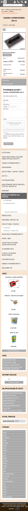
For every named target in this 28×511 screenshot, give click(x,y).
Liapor (4, 455)
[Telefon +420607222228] (19, 3)
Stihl (4, 484)
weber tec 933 (14, 332)
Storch (5, 486)
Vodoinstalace (8, 259)
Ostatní (5, 466)
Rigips (4, 471)
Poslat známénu (8, 84)
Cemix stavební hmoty (11, 163)
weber (4, 494)
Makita (5, 458)
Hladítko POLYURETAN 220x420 (11, 405)
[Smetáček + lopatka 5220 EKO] (14, 283)
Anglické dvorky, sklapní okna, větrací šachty (12, 158)
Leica (4, 453)
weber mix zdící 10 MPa (9, 359)
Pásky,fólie (6, 216)
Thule (4, 489)
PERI (4, 468)
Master (5, 463)
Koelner (5, 191)
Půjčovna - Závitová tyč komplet (14, 295)
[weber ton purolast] (14, 320)
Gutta (4, 176)
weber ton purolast (13, 314)
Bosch (4, 432)
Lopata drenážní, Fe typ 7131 (10, 398)
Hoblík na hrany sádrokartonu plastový (13, 392)
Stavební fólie (8, 249)
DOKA (4, 440)
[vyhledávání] (23, 2)
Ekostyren (5, 442)
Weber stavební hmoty (11, 264)
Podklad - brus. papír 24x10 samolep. (12, 410)
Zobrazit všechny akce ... (14, 350)
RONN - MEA (6, 238)
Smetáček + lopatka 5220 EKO (14, 277)
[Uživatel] (15, 2)
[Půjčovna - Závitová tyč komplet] (14, 302)
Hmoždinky (7, 228)
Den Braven (6, 167)
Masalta (5, 460)
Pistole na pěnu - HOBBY (9, 362)
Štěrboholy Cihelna (8, 481)
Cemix (4, 435)
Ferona (5, 445)
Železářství (7, 268)
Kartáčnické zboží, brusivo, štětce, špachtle (13, 185)
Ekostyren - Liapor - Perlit (13, 172)
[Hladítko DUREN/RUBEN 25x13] (14, 41)
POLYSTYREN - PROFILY (10, 224)
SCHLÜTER (6, 476)
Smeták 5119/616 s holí (9, 395)
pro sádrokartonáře (9, 203)
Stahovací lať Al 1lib (8, 403)
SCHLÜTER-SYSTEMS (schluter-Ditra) (10, 244)
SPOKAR (5, 478)
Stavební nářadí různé (11, 212)
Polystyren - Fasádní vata (11, 230)
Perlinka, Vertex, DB (10, 220)
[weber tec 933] (14, 339)
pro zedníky (7, 206)
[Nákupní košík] (26, 2)
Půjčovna (6, 153)
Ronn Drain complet (8, 473)
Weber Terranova (7, 497)
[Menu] (1, 2)
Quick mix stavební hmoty (12, 234)
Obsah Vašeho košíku (8, 421)
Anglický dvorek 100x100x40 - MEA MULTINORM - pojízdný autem (12, 368)
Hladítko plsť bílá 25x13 (9, 400)
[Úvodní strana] (5, 2)
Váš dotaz (6, 80)
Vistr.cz (5, 491)
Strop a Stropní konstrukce (9, 254)
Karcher (5, 450)
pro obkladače (8, 200)
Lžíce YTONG (6, 408)
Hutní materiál (8, 180)
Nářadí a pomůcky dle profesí (11, 196)
